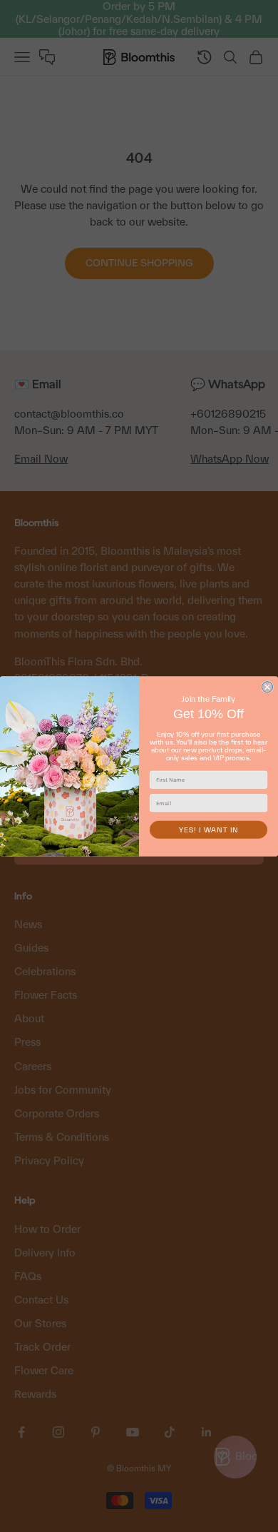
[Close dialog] (267, 686)
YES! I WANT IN (209, 829)
